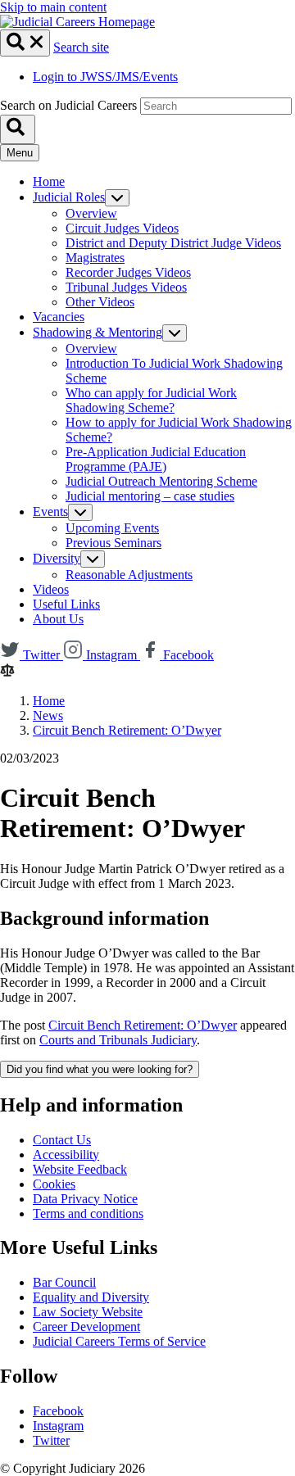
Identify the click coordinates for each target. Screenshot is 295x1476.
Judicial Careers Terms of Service (119, 1341)
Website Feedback (80, 1169)
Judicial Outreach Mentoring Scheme (161, 481)
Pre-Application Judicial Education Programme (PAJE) (156, 459)
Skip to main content (53, 7)
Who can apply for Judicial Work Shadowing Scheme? (151, 400)
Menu (20, 153)
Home (49, 181)
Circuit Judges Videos (122, 228)
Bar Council (64, 1282)
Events (50, 511)
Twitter (51, 1440)
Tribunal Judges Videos (126, 287)
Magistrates (95, 258)
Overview (91, 213)
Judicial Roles (69, 197)
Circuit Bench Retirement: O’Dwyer (127, 730)
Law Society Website (88, 1312)
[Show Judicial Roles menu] (117, 197)
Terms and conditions (88, 1213)
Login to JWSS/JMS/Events (105, 77)
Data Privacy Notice (85, 1199)
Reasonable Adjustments (129, 575)
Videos (51, 589)
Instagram (58, 1426)
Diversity (56, 558)
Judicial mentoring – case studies (150, 496)
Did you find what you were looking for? (100, 1069)
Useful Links (66, 604)
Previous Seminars (113, 543)
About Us (58, 619)
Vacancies (58, 317)
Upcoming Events (112, 528)
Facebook (58, 1411)
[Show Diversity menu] (92, 559)
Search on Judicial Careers (68, 105)
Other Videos (100, 302)
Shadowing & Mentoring (97, 332)
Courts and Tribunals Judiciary (118, 1040)
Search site (81, 47)
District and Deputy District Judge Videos (173, 243)
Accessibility (66, 1154)
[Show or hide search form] (25, 43)
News (48, 715)
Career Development (86, 1326)
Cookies (54, 1184)
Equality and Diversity (91, 1297)
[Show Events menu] (80, 512)
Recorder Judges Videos (128, 272)
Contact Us (62, 1140)
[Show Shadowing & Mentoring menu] (174, 333)
